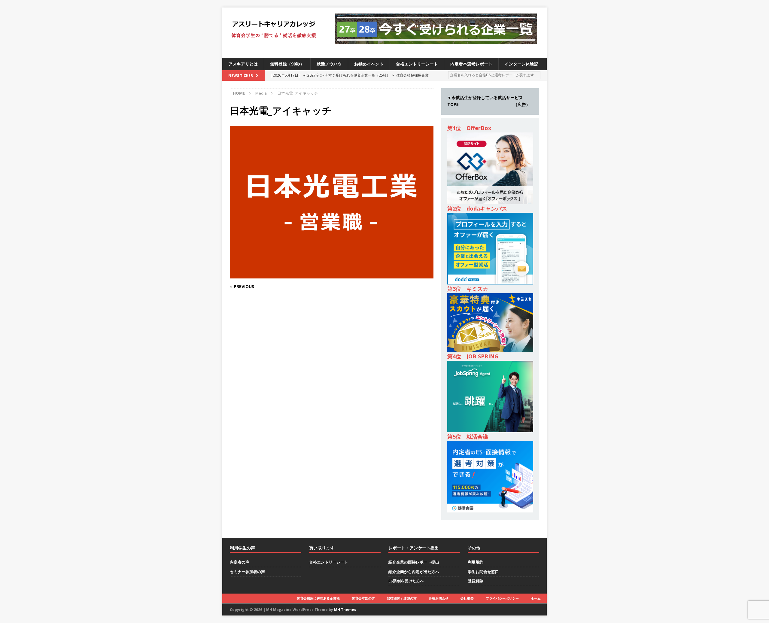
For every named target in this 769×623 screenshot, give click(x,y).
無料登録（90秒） (287, 64)
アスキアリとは (243, 64)
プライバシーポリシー (502, 598)
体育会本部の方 (363, 598)
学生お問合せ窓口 (483, 571)
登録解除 (475, 581)
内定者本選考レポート (471, 64)
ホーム (536, 598)
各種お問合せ (438, 598)
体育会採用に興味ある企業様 (318, 598)
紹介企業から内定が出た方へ (413, 571)
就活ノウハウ (329, 64)
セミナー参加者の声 (247, 571)
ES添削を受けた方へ (406, 581)
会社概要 (467, 598)
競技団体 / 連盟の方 (402, 598)
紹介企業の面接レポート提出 (413, 562)
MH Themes (345, 609)
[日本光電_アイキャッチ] (331, 275)
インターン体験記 (521, 64)
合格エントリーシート (417, 64)
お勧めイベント (369, 64)
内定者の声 (239, 562)
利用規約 (475, 562)
